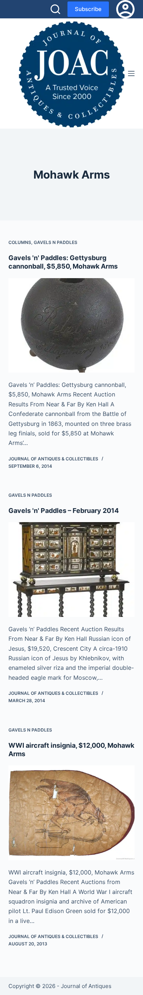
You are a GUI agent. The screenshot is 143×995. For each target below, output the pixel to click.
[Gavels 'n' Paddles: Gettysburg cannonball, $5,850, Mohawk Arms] (71, 325)
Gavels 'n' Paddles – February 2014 (63, 510)
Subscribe (88, 9)
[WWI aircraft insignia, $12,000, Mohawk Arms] (71, 812)
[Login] (125, 9)
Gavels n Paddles (55, 242)
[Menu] (131, 73)
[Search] (55, 9)
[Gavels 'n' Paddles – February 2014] (71, 569)
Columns (19, 242)
